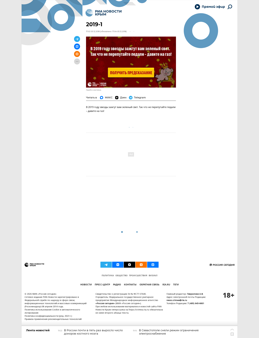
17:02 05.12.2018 (93, 31)
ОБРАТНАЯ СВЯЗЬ (149, 285)
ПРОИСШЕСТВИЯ (138, 275)
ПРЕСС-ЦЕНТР (102, 285)
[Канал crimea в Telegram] (106, 265)
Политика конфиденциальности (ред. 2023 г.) (48, 316)
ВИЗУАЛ (153, 275)
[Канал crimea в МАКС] (153, 265)
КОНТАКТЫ (130, 285)
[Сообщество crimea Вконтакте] (118, 265)
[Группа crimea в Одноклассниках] (141, 265)
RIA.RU (166, 285)
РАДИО (117, 285)
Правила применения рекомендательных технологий (53, 319)
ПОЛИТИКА (108, 275)
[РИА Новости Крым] (103, 12)
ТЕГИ (176, 285)
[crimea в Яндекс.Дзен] (129, 265)
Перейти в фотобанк (93, 90)
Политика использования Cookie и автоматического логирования (52, 311)
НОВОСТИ (86, 285)
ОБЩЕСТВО (121, 275)
